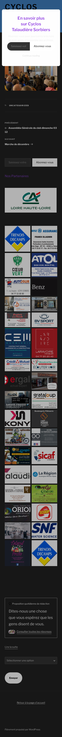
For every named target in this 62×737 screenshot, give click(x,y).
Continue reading (31, 55)
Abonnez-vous (42, 46)
